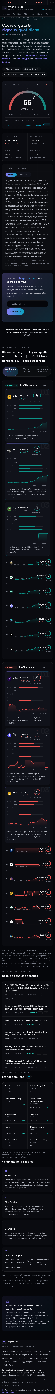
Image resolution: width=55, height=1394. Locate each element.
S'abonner (15, 311)
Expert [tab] (11, 175)
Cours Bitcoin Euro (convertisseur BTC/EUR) (19, 1351)
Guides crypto (45, 1351)
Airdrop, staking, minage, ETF (14, 1358)
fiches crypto (23, 58)
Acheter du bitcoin (9, 1355)
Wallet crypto (45, 1355)
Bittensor (5, 1362)
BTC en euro (29, 14)
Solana (44, 1358)
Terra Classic (40, 1362)
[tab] (10, 371)
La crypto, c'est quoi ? (28, 1355)
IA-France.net (8, 1393)
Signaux (6, 14)
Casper (15, 1362)
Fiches (40, 14)
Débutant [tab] (24, 175)
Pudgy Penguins (26, 1362)
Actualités (17, 14)
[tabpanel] (27, 661)
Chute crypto (34, 1358)
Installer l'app (7, 1365)
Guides (49, 14)
